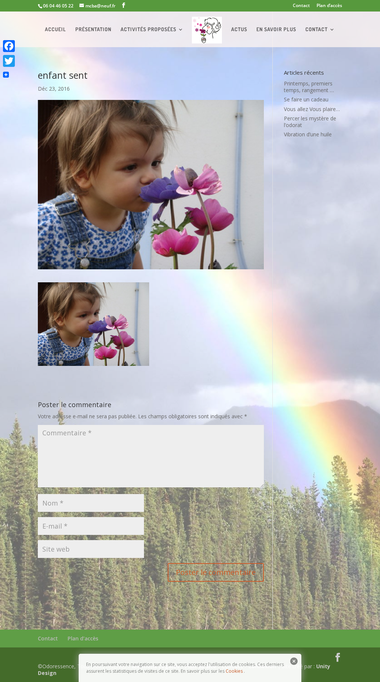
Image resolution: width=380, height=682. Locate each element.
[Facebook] (8, 46)
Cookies (234, 671)
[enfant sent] (93, 362)
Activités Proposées (148, 29)
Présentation (93, 29)
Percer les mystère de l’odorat (310, 122)
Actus (239, 29)
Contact (301, 6)
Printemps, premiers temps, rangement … (309, 87)
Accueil (55, 29)
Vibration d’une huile (308, 134)
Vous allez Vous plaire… (312, 109)
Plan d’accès (329, 6)
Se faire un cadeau (306, 99)
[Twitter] (8, 60)
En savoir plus (276, 29)
